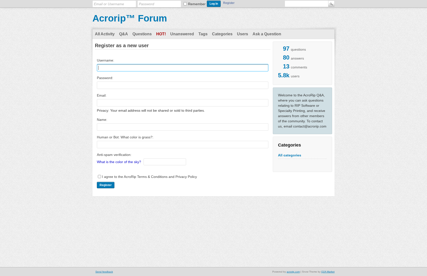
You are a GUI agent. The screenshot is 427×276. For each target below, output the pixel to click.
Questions (142, 34)
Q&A (123, 34)
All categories (289, 155)
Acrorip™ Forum (129, 18)
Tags (203, 34)
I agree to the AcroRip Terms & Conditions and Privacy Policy (149, 177)
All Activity (105, 34)
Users (242, 34)
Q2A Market (328, 271)
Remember (197, 4)
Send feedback (104, 271)
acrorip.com (293, 271)
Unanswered (182, 34)
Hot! (161, 34)
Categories (222, 34)
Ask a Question (267, 34)
